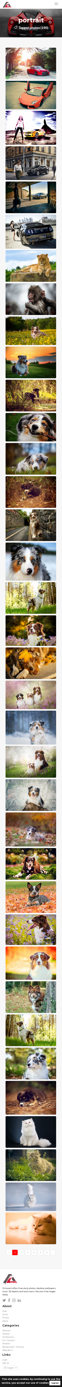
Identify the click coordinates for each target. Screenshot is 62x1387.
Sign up (5, 1363)
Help (4, 1311)
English (10, 1368)
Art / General (8, 1340)
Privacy (5, 1317)
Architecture (8, 1337)
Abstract (6, 1330)
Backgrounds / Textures (13, 1347)
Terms (5, 1314)
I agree (55, 1383)
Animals (6, 1334)
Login (4, 1360)
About (5, 1321)
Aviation (6, 1343)
